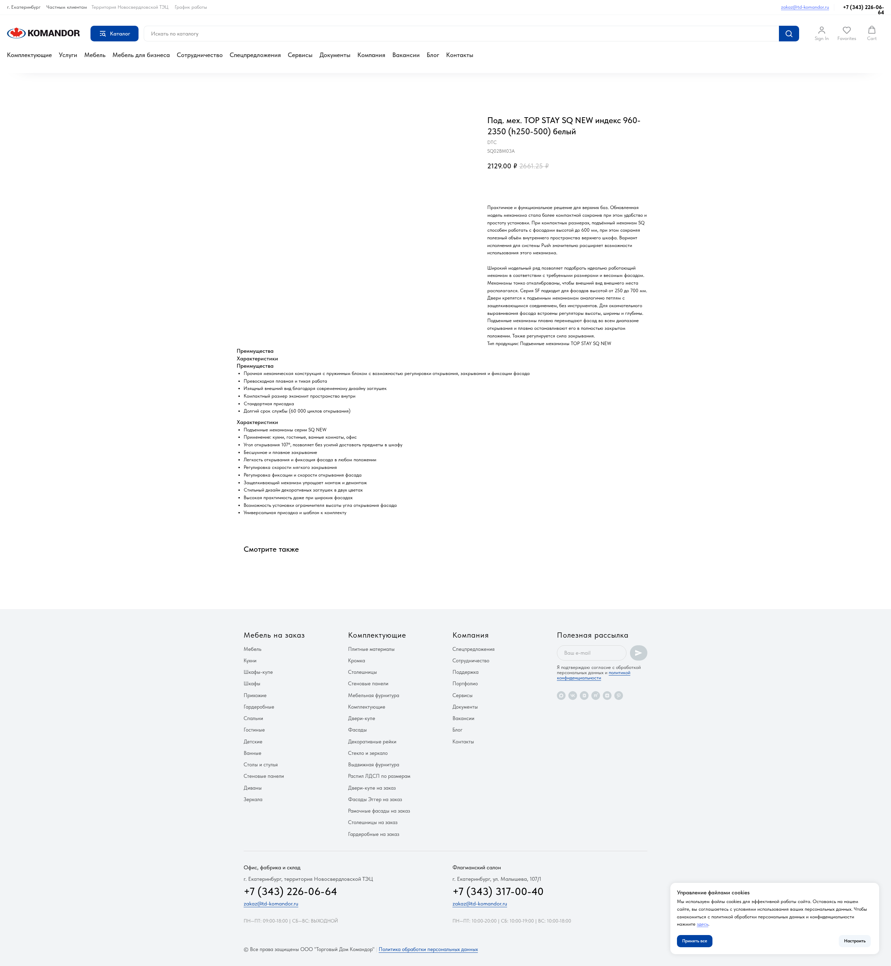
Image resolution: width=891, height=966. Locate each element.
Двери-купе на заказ (372, 788)
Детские (253, 742)
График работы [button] (191, 7)
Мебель (94, 54)
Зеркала (253, 799)
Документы (335, 54)
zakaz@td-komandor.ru (805, 7)
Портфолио (465, 683)
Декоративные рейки (372, 742)
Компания (371, 54)
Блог (433, 54)
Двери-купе (361, 718)
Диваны (253, 788)
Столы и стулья (261, 764)
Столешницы (362, 672)
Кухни (250, 660)
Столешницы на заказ (372, 822)
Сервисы (300, 54)
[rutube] (595, 695)
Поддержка (465, 672)
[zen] (607, 695)
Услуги (68, 54)
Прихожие (255, 695)
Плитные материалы (371, 649)
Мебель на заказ (274, 634)
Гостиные (254, 730)
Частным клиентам (66, 7)
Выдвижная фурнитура (373, 764)
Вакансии (406, 54)
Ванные (252, 753)
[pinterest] (618, 695)
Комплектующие (29, 54)
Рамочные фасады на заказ (379, 811)
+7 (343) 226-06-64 (863, 10)
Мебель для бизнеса (141, 54)
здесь (702, 924)
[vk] (572, 695)
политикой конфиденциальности (593, 675)
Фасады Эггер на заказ (375, 799)
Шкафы (252, 683)
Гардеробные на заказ (373, 834)
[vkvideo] (584, 695)
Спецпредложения (255, 54)
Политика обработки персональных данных (428, 949)
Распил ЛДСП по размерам (379, 776)
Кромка (356, 660)
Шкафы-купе (258, 672)
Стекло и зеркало (368, 753)
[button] (822, 33)
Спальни (253, 718)
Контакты (459, 54)
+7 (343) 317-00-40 (498, 891)
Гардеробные (259, 707)
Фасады (357, 730)
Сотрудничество (200, 54)
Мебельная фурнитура (373, 695)
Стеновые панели (264, 776)
